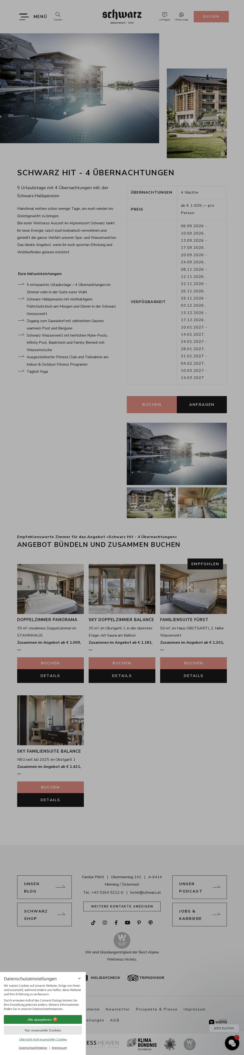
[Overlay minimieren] (79, 978)
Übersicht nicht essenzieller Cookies (43, 1039)
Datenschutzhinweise (33, 1048)
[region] (43, 997)
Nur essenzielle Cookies (43, 1030)
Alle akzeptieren (40, 1019)
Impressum (59, 1048)
